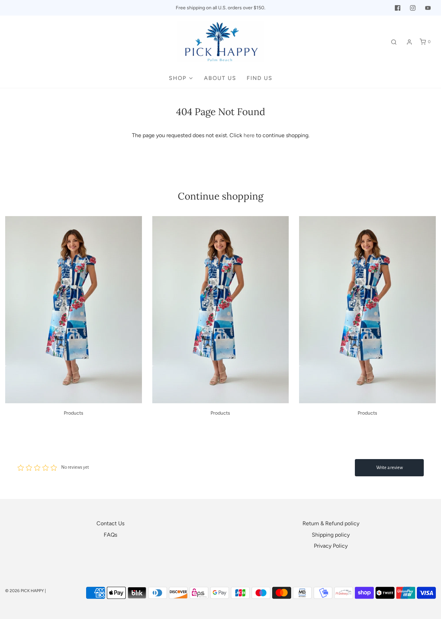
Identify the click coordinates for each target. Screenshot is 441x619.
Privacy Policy (331, 545)
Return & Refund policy (330, 523)
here (249, 135)
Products (73, 413)
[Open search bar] (394, 41)
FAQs (110, 534)
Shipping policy (331, 534)
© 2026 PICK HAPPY (24, 590)
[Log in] (409, 42)
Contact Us (110, 523)
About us (220, 78)
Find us (260, 78)
